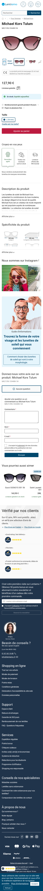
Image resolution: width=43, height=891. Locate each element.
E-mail (8, 436)
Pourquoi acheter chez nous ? (14, 824)
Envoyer (21, 455)
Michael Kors (28, 18)
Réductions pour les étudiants (14, 760)
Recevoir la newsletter (21, 612)
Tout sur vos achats (10, 670)
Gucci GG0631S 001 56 (15, 488)
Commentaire (10, 409)
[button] (19, 61)
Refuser (8, 888)
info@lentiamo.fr (8, 657)
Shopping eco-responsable (12, 768)
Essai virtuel (10, 62)
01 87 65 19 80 (8, 653)
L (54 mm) (10, 119)
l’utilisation (16, 606)
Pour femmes (16, 18)
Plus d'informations (20, 883)
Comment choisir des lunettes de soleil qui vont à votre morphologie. (21, 359)
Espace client (7, 709)
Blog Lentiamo (8, 819)
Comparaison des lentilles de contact (17, 797)
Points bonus (7, 743)
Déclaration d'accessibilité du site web (17, 691)
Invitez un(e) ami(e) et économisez (16, 752)
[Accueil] (3, 18)
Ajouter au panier (21, 131)
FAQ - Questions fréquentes (13, 725)
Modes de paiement (10, 674)
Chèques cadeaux (9, 747)
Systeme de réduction (10, 756)
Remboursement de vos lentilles (15, 721)
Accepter (34, 884)
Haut (31, 863)
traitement (21, 445)
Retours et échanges (10, 713)
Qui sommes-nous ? (10, 811)
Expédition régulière (10, 739)
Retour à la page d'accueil (18, 863)
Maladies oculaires (9, 782)
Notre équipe (7, 815)
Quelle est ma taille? (10, 124)
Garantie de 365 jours (10, 717)
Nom (7, 427)
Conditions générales (10, 686)
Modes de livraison (9, 678)
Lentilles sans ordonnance (12, 786)
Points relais (7, 682)
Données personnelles (11, 695)
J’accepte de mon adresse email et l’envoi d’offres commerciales (21, 607)
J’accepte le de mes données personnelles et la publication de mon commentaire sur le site (21, 448)
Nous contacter (8, 828)
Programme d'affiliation (11, 764)
